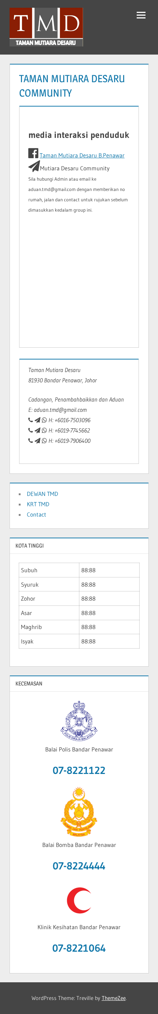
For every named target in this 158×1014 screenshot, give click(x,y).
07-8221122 (79, 770)
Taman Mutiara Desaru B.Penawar (82, 155)
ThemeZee (114, 997)
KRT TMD (38, 504)
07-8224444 (79, 866)
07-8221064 (79, 948)
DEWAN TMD (42, 493)
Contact (36, 514)
